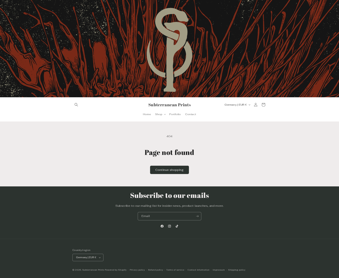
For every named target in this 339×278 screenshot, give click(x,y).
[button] (76, 105)
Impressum (219, 270)
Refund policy (155, 270)
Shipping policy (236, 270)
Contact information (198, 270)
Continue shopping (169, 170)
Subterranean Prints (93, 270)
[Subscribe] (197, 216)
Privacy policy (137, 270)
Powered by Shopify (116, 270)
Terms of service (175, 270)
